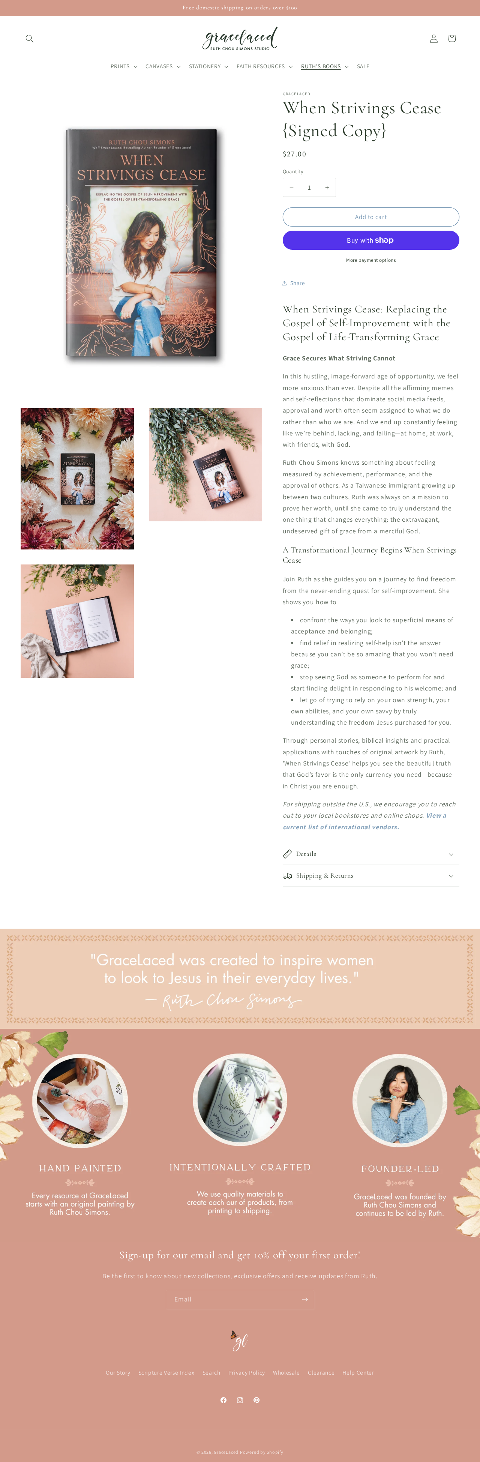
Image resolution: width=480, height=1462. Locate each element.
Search (211, 1372)
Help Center (358, 1372)
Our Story (118, 1372)
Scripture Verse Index (166, 1372)
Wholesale (286, 1372)
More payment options (371, 260)
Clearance (321, 1372)
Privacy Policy (246, 1372)
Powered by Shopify (262, 1452)
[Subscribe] (305, 1299)
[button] (30, 38)
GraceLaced (226, 1452)
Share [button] (297, 283)
